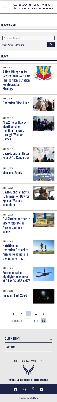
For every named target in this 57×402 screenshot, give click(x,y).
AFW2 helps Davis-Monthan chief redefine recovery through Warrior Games (14, 130)
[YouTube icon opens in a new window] (41, 389)
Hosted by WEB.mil (28, 398)
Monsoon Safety (12, 172)
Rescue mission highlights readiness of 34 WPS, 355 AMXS (16, 276)
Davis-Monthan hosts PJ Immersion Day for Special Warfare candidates (16, 198)
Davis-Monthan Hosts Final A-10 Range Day (16, 155)
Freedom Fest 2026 (15, 295)
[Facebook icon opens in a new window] (15, 389)
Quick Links (12, 338)
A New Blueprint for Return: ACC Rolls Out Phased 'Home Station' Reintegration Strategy (16, 80)
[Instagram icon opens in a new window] (24, 389)
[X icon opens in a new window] (32, 388)
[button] (5, 6)
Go (43, 321)
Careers (10, 347)
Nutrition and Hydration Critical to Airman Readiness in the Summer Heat (15, 252)
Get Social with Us (28, 361)
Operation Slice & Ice (16, 102)
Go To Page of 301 (25, 321)
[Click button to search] (51, 44)
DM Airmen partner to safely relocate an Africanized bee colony (16, 225)
